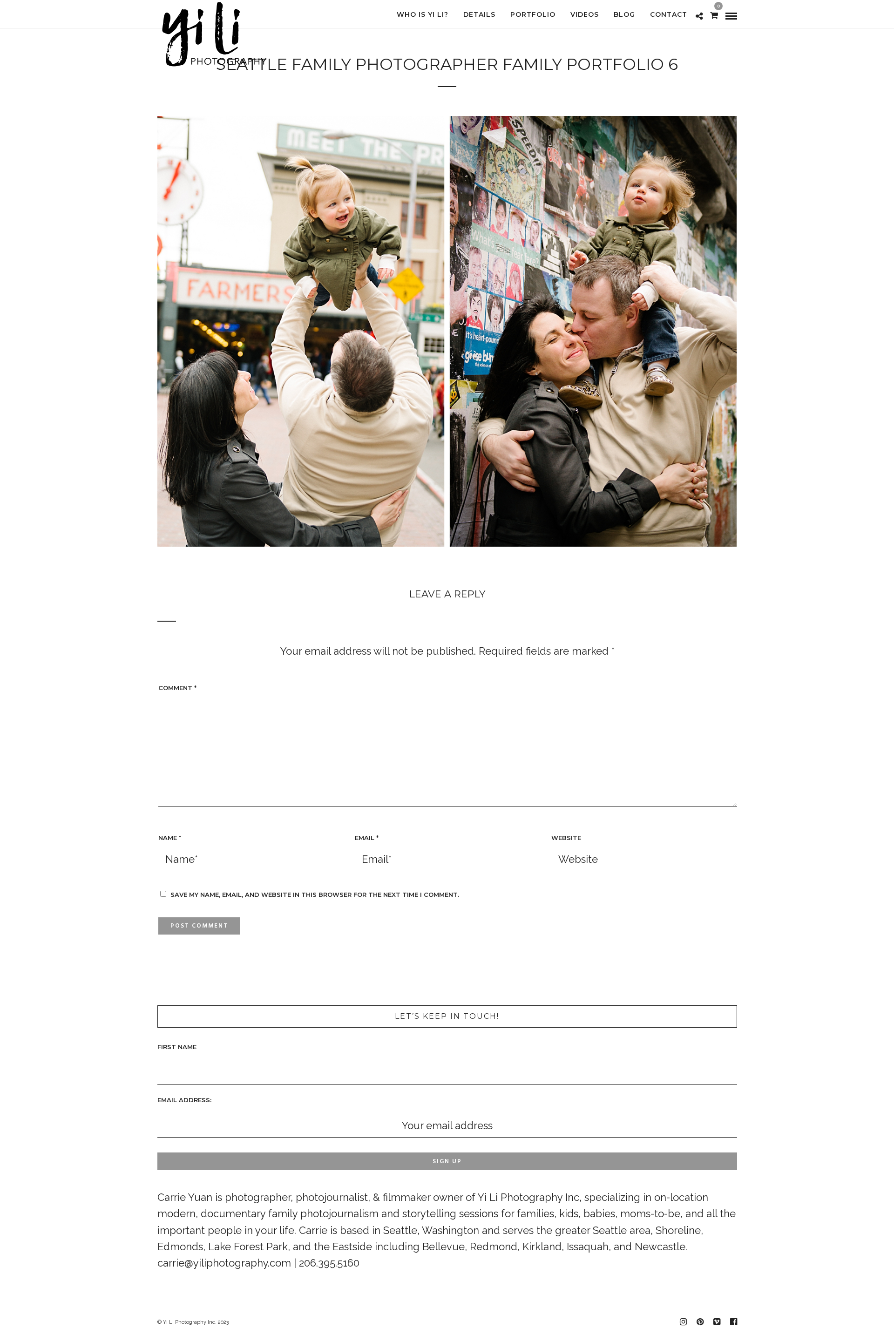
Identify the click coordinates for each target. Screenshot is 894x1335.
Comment (177, 687)
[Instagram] (683, 1322)
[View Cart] (714, 14)
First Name (176, 1046)
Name (169, 837)
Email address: (184, 1100)
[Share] (699, 15)
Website (566, 837)
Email (367, 837)
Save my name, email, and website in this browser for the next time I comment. (314, 894)
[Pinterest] (700, 1322)
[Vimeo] (716, 1322)
